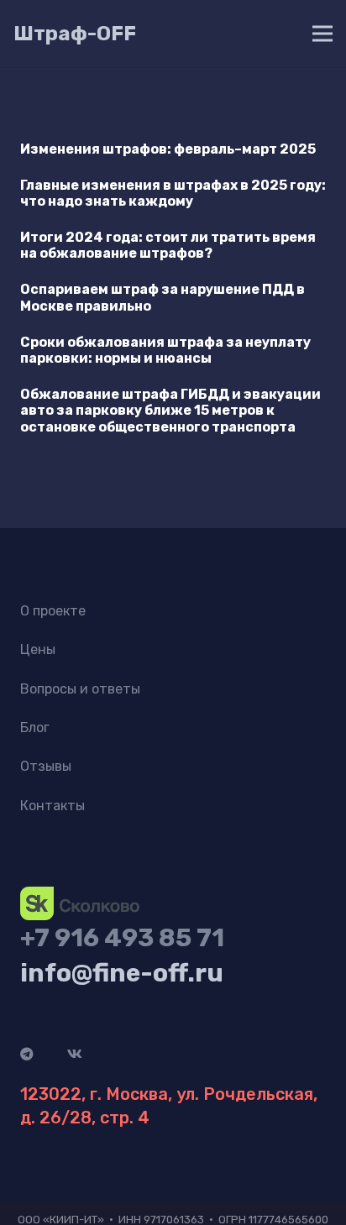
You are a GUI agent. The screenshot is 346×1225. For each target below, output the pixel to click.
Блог (35, 728)
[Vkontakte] (74, 1053)
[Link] (79, 903)
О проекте (53, 611)
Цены (37, 649)
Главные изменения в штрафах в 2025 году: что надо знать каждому (173, 193)
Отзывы (45, 766)
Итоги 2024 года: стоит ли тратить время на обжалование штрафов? (168, 245)
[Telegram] (27, 1053)
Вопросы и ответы (80, 689)
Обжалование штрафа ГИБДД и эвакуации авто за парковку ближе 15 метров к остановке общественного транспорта (170, 410)
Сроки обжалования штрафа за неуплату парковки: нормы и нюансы (165, 350)
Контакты (52, 806)
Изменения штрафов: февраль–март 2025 (168, 149)
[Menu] (322, 34)
